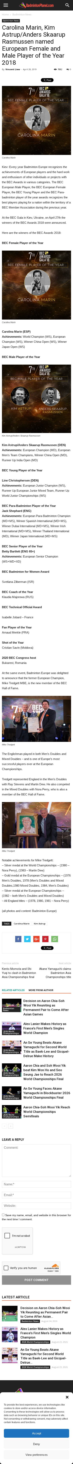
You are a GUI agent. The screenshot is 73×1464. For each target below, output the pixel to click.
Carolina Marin (22, 923)
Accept (36, 1433)
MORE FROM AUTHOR (41, 990)
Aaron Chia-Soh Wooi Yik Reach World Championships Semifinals (46, 1111)
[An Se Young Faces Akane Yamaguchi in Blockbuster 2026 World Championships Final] (11, 1093)
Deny (36, 1444)
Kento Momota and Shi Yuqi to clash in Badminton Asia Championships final (19, 973)
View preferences (37, 1454)
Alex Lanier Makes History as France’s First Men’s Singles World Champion (44, 1028)
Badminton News (11, 20)
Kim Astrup (40, 923)
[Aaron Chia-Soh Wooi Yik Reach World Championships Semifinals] (11, 1112)
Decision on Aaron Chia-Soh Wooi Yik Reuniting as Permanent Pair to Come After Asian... (45, 1312)
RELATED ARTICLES (13, 990)
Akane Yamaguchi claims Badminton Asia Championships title (55, 973)
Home (5, 14)
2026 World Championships (11, 1032)
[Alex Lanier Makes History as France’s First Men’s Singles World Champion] (11, 1028)
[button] (67, 1397)
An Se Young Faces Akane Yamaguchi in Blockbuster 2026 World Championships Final (46, 1093)
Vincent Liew (12, 69)
